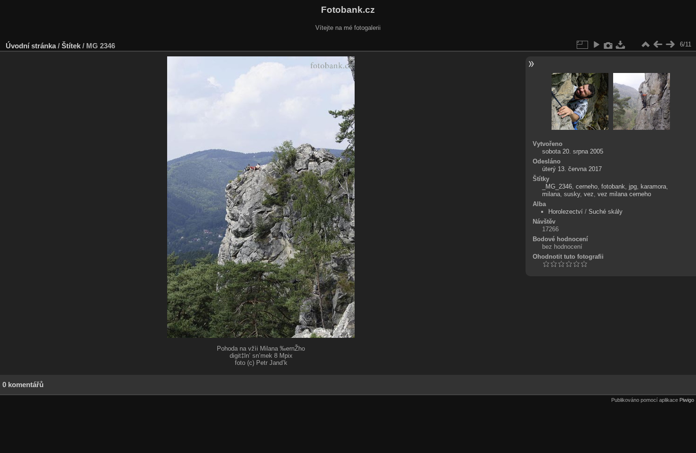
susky (572, 194)
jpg (633, 186)
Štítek (71, 46)
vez (589, 194)
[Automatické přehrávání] (596, 44)
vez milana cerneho (624, 194)
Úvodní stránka (31, 46)
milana (551, 194)
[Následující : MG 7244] (670, 44)
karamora (653, 186)
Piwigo (686, 400)
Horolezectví (565, 211)
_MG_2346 (557, 186)
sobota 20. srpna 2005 (572, 151)
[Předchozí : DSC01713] (657, 44)
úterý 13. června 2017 (572, 168)
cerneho (587, 186)
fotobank (613, 186)
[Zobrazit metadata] (608, 44)
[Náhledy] (645, 44)
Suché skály (606, 211)
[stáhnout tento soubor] (621, 44)
